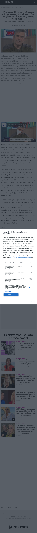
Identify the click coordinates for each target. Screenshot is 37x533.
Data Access (18, 301)
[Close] (33, 232)
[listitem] (18, 263)
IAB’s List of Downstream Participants (20, 257)
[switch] (30, 266)
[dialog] (18, 266)
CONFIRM (11, 294)
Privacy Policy (28, 301)
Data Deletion (8, 301)
